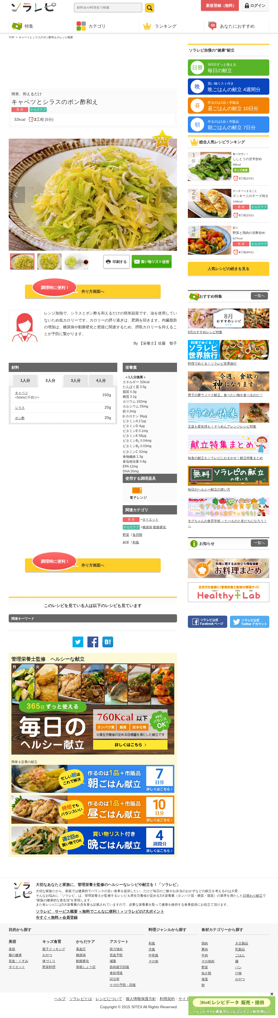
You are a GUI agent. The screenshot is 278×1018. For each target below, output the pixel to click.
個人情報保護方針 (141, 999)
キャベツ (21, 393)
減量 (113, 961)
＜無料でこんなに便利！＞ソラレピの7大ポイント (121, 911)
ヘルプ (60, 999)
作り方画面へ (72, 289)
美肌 (12, 949)
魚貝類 (137, 535)
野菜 (126, 535)
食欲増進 (116, 973)
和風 (135, 542)
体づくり (48, 961)
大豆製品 (241, 943)
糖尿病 (147, 527)
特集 (29, 26)
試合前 (114, 979)
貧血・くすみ (18, 961)
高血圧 (81, 949)
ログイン (258, 5)
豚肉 (204, 949)
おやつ (47, 955)
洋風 (152, 949)
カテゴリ (97, 26)
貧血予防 (116, 955)
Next (169, 195)
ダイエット (150, 519)
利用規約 (167, 999)
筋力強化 (116, 949)
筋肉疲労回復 (119, 967)
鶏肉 (204, 943)
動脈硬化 (159, 527)
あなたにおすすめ (237, 26)
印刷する (120, 262)
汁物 (238, 973)
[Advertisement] (93, 62)
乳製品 (240, 949)
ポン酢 (20, 418)
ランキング (165, 26)
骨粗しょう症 (86, 967)
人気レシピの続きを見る (228, 268)
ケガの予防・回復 (123, 985)
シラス (20, 408)
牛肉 (204, 955)
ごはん (240, 955)
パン (238, 967)
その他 (153, 961)
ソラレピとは (80, 999)
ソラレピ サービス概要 (57, 911)
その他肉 (207, 961)
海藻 (204, 979)
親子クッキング (53, 949)
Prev (17, 195)
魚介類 (206, 973)
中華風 (153, 955)
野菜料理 (48, 967)
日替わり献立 (253, 896)
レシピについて (109, 999)
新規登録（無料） (221, 5)
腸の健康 (15, 955)
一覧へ (259, 296)
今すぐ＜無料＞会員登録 (57, 917)
